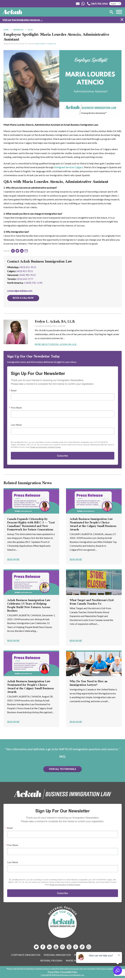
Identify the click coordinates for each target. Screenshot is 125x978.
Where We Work (75, 960)
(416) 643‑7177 (25, 278)
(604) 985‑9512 (27, 274)
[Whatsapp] (89, 948)
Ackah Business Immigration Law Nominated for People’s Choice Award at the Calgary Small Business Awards (93, 524)
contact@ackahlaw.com (19, 290)
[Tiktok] (82, 948)
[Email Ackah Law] (77, 4)
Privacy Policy (53, 972)
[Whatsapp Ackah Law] (83, 3)
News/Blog (18, 30)
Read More (13, 559)
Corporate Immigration (25, 955)
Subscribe (62, 455)
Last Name (16, 425)
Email (13, 390)
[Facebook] (43, 948)
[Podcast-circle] (76, 948)
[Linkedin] (49, 948)
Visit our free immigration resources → (22, 19)
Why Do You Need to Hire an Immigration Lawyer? (88, 683)
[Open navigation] (119, 12)
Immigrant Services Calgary (68, 167)
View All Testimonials (62, 769)
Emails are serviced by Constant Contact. (45, 447)
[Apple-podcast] (69, 948)
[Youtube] (56, 948)
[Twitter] (36, 948)
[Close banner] (122, 20)
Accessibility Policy (69, 972)
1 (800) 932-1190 (33, 282)
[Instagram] (62, 948)
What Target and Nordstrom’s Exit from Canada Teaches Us (92, 602)
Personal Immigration (57, 955)
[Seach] (111, 12)
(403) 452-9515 (28, 267)
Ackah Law (51, 43)
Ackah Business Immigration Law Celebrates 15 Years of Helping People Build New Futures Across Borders (28, 606)
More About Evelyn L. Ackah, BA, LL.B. (56, 344)
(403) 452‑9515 (24, 271)
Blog (30, 30)
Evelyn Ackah (39, 43)
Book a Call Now (23, 298)
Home (6, 30)
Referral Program (51, 960)
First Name (16, 408)
